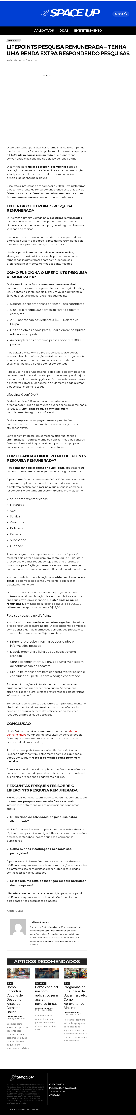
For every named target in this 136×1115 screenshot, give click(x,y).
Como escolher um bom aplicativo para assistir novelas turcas (46, 995)
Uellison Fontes (39, 922)
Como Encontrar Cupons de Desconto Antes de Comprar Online (15, 999)
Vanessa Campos (43, 1008)
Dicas (10, 983)
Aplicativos (13, 40)
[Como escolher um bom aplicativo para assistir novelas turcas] (47, 973)
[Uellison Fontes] (18, 933)
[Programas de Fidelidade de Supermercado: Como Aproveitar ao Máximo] (75, 973)
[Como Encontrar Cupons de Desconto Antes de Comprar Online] (18, 973)
